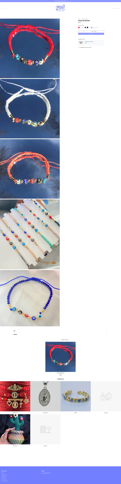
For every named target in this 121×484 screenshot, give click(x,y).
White (81, 27)
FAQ (14, 331)
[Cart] (118, 8)
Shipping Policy (4, 474)
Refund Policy (4, 476)
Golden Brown (96, 27)
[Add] (102, 44)
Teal (92, 27)
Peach (83, 27)
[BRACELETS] (15, 396)
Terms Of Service (4, 480)
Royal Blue (85, 27)
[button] (4, 8)
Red (79, 27)
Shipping (15, 334)
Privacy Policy (4, 478)
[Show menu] (2, 8)
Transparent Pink (94, 27)
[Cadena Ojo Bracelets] (60, 357)
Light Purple (89, 27)
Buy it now (91, 33)
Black (87, 27)
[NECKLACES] (45, 396)
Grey (98, 27)
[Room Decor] (15, 429)
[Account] (116, 8)
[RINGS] (75, 396)
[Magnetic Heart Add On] (81, 43)
